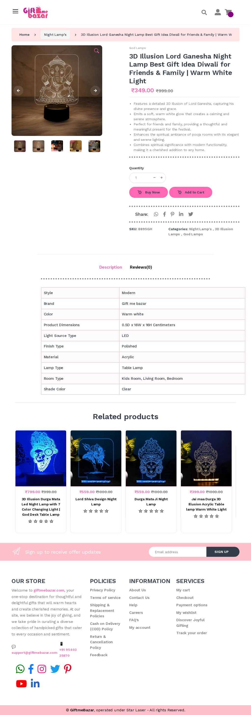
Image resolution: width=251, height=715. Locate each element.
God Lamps (137, 48)
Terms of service (105, 598)
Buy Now (152, 192)
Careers (136, 612)
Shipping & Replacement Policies (102, 610)
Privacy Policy (102, 590)
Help (133, 605)
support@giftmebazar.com (34, 653)
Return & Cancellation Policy (101, 642)
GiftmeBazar (82, 710)
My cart (183, 590)
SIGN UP (221, 552)
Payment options (191, 605)
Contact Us (139, 598)
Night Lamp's (55, 34)
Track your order (191, 633)
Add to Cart (194, 192)
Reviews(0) (141, 267)
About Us (137, 590)
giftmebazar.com (49, 590)
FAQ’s (134, 620)
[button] (204, 13)
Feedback (99, 655)
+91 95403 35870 (68, 652)
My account (140, 627)
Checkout (185, 598)
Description (110, 267)
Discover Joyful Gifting (190, 623)
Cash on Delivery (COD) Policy (105, 626)
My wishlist (186, 612)
